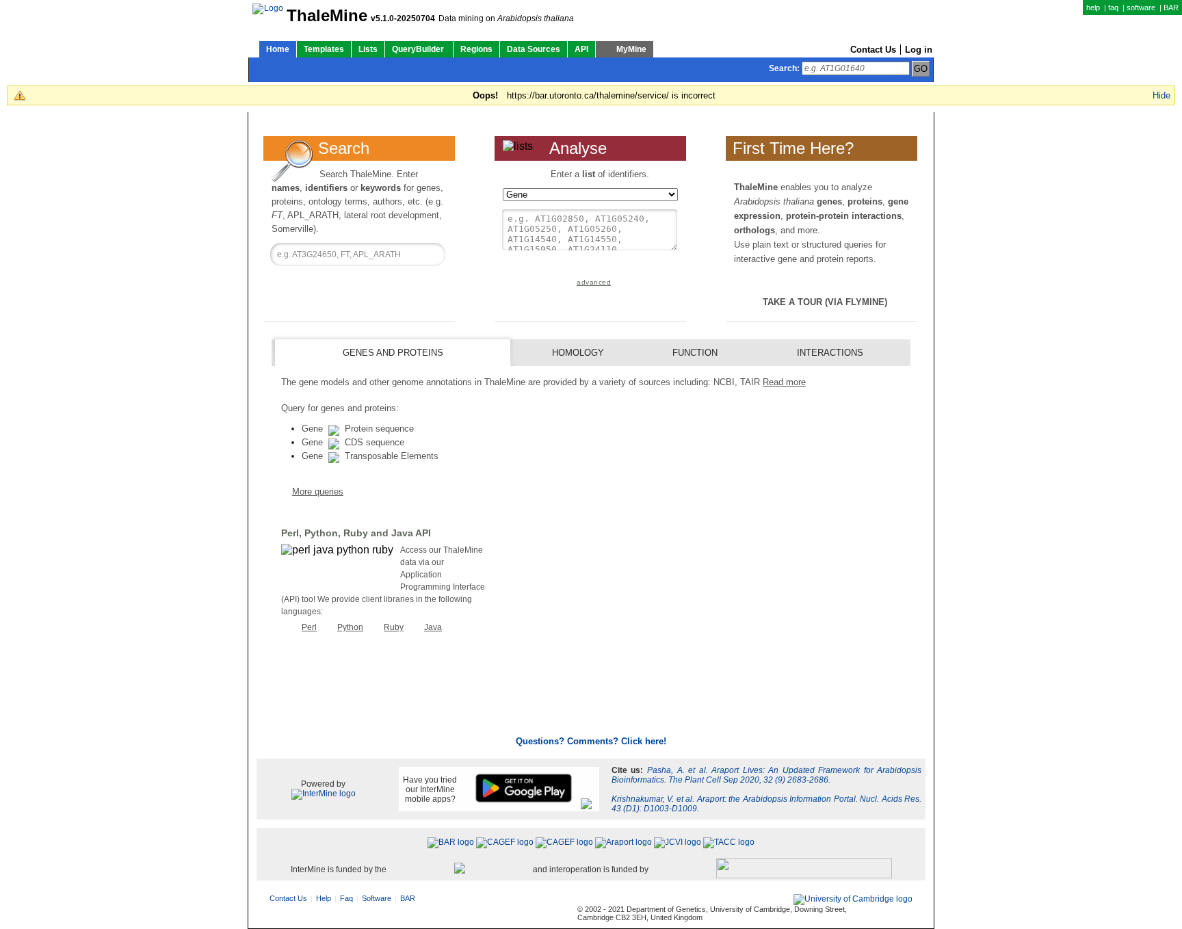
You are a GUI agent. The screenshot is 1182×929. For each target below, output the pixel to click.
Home (277, 49)
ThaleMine (327, 16)
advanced (594, 282)
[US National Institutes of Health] (804, 869)
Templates (324, 49)
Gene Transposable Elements (370, 456)
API (581, 49)
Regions (476, 49)
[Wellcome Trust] (459, 869)
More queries (317, 491)
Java (433, 627)
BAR (1171, 7)
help (1093, 7)
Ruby (394, 627)
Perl (309, 627)
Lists (368, 49)
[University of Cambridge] (852, 899)
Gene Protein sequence (358, 428)
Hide (1161, 95)
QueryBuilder (419, 49)
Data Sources (533, 49)
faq (1113, 7)
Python (350, 627)
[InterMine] (323, 793)
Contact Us (873, 49)
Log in (918, 49)
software (1141, 7)
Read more (784, 382)
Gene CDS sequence (353, 442)
